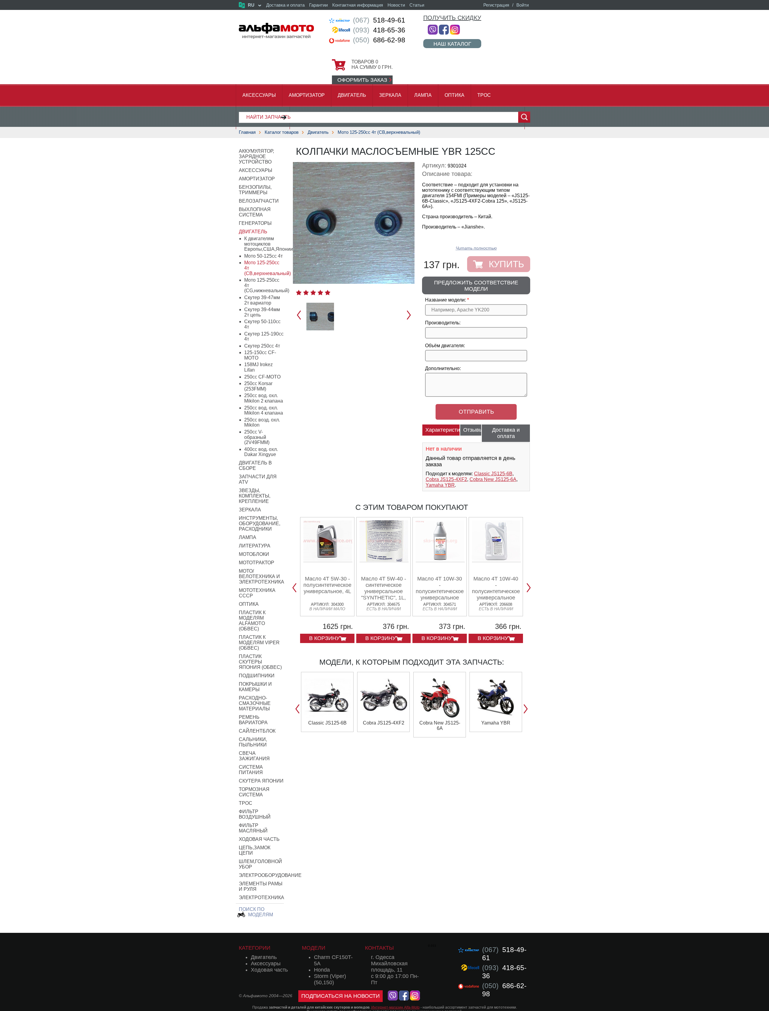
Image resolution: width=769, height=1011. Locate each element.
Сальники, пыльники (253, 742)
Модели (313, 948)
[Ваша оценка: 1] (299, 292)
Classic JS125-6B (493, 473)
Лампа (423, 95)
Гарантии (318, 5)
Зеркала (390, 95)
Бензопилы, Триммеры (255, 190)
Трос (484, 95)
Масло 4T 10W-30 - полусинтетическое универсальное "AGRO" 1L (440, 591)
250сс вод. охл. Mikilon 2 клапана (263, 398)
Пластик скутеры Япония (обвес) (260, 662)
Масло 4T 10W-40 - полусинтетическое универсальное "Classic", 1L (496, 591)
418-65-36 (379, 30)
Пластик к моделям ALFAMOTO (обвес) (252, 620)
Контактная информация (357, 5)
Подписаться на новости (340, 996)
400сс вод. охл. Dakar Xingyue (261, 452)
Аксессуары (259, 95)
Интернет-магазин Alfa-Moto (395, 1007)
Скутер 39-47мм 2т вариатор (262, 300)
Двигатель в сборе (255, 465)
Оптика (454, 95)
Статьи (416, 5)
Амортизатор (307, 95)
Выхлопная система (255, 212)
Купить (506, 264)
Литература (254, 545)
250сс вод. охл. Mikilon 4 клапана (263, 410)
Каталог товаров (282, 132)
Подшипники (257, 675)
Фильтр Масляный (253, 828)
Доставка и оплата (285, 5)
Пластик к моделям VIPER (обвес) (259, 643)
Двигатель (352, 95)
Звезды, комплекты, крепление (254, 496)
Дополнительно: (443, 368)
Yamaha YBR (440, 485)
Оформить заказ (362, 80)
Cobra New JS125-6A (493, 479)
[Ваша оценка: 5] (327, 292)
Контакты (379, 948)
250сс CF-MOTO (262, 376)
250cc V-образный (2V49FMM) (256, 437)
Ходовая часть (259, 839)
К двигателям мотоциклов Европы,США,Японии (268, 244)
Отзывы (472, 430)
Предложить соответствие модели (476, 286)
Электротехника (261, 897)
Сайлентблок (257, 731)
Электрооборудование (270, 875)
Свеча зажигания (254, 756)
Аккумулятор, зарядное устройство (256, 156)
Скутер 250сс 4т (262, 345)
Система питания (251, 769)
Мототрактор (256, 562)
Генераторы (255, 223)
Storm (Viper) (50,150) (330, 979)
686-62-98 (379, 40)
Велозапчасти (259, 201)
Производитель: (442, 322)
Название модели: (445, 299)
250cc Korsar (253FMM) (258, 386)
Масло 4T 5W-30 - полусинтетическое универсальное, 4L (327, 585)
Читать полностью (476, 248)
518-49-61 (379, 20)
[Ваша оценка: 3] (313, 292)
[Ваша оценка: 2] (306, 292)
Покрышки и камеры (255, 687)
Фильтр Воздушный (255, 814)
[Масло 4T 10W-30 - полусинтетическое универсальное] (440, 560)
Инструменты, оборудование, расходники (259, 524)
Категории (254, 948)
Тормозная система (254, 792)
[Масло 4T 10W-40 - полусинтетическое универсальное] (496, 560)
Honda (322, 970)
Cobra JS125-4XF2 (446, 479)
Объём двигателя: (445, 345)
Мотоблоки (254, 554)
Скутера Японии (261, 780)
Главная (247, 132)
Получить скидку (452, 17)
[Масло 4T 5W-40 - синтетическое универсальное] (384, 560)
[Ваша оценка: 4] (320, 292)
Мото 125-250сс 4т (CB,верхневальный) (379, 132)
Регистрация (496, 5)
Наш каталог (452, 44)
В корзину (324, 638)
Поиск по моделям (256, 912)
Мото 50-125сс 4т (263, 256)
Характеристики (442, 430)
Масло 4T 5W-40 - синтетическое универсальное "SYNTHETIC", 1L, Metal (383, 591)
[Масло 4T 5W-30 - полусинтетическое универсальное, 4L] (327, 560)
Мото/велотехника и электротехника (261, 576)
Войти (522, 5)
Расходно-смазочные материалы (255, 703)
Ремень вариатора (253, 720)
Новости (396, 5)
